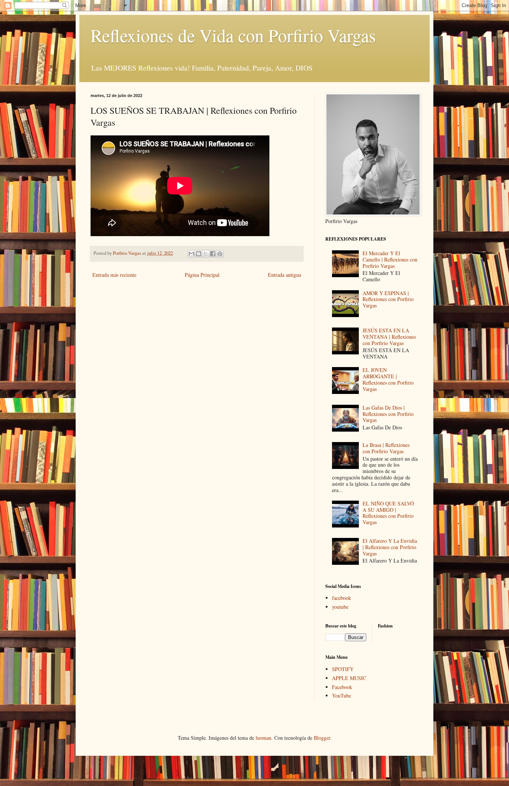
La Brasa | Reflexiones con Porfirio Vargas (386, 448)
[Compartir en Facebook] (212, 253)
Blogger (322, 737)
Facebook (342, 687)
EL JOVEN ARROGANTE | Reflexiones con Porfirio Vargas (388, 379)
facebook (341, 597)
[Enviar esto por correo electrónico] (191, 253)
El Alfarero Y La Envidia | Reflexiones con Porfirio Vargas (390, 547)
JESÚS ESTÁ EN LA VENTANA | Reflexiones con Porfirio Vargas (389, 337)
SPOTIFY (343, 669)
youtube (340, 606)
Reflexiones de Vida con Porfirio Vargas (233, 35)
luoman (263, 737)
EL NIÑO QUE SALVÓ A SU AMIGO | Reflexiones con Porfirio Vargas (388, 513)
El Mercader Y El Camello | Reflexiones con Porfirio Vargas (390, 259)
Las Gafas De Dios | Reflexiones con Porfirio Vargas (388, 414)
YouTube (341, 695)
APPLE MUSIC (349, 678)
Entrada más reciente (114, 274)
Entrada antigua (284, 274)
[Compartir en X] (205, 253)
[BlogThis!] (198, 253)
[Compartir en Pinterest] (220, 253)
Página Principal (202, 274)
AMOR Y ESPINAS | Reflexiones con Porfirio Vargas (388, 299)
